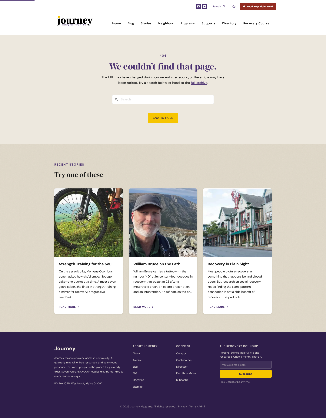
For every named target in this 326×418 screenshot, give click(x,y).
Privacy (182, 406)
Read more (69, 306)
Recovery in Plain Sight (228, 263)
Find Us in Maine (186, 373)
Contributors (183, 360)
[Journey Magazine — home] (74, 23)
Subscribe (182, 380)
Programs (188, 23)
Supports (208, 23)
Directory (229, 23)
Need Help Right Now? (260, 6)
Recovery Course (256, 23)
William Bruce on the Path (156, 263)
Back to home (162, 118)
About (136, 353)
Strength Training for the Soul (85, 263)
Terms (192, 406)
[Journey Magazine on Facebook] (198, 6)
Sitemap (138, 386)
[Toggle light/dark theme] (234, 6)
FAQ (135, 373)
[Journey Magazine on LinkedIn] (204, 6)
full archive (199, 83)
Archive (137, 360)
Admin (202, 406)
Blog (131, 23)
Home (116, 23)
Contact (181, 353)
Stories (146, 23)
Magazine (138, 380)
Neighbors (166, 23)
